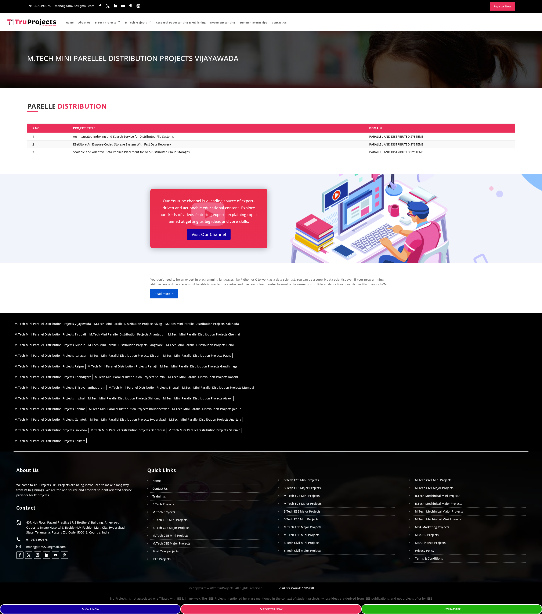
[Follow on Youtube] (55, 555)
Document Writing (222, 22)
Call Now (92, 609)
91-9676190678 (37, 540)
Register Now (272, 609)
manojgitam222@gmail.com (46, 547)
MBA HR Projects (427, 535)
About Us (84, 22)
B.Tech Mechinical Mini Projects (437, 496)
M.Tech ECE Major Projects (303, 504)
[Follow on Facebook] (20, 555)
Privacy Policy (424, 551)
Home (70, 22)
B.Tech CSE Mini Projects (170, 520)
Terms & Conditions (429, 558)
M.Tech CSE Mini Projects (170, 536)
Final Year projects (165, 551)
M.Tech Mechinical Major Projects (439, 511)
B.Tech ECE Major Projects (302, 488)
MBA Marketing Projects (432, 527)
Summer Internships (253, 22)
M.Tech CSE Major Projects (171, 543)
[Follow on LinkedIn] (46, 555)
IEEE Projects (161, 559)
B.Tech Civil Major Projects (302, 551)
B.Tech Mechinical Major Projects (438, 504)
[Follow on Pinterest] (64, 555)
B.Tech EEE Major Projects (302, 511)
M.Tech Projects (136, 22)
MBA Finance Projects (430, 543)
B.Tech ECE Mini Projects (301, 480)
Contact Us (279, 22)
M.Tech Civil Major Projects (434, 488)
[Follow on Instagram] (37, 555)
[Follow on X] (28, 555)
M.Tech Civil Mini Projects (433, 480)
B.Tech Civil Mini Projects (301, 543)
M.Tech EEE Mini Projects (301, 535)
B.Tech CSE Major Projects (170, 528)
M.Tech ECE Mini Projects (302, 496)
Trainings (159, 496)
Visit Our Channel (209, 234)
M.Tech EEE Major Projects (302, 527)
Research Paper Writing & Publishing (181, 22)
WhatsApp (453, 609)
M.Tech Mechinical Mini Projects (438, 519)
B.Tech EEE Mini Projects (301, 519)
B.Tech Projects (105, 22)
